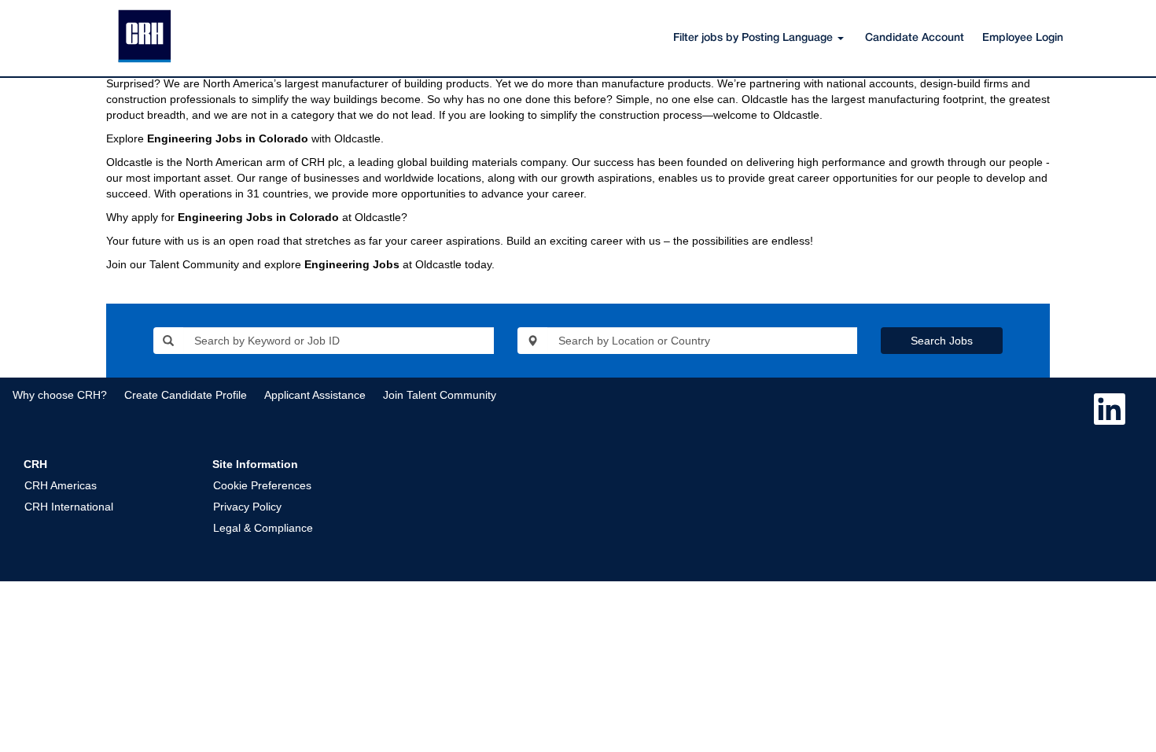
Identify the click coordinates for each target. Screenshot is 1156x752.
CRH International (68, 506)
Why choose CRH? (60, 395)
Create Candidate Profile (185, 395)
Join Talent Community (439, 395)
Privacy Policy (247, 506)
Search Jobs (942, 340)
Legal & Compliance (263, 528)
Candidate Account (914, 38)
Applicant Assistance (315, 395)
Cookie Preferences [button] (262, 485)
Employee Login (1022, 38)
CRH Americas (60, 485)
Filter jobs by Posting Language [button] (754, 38)
